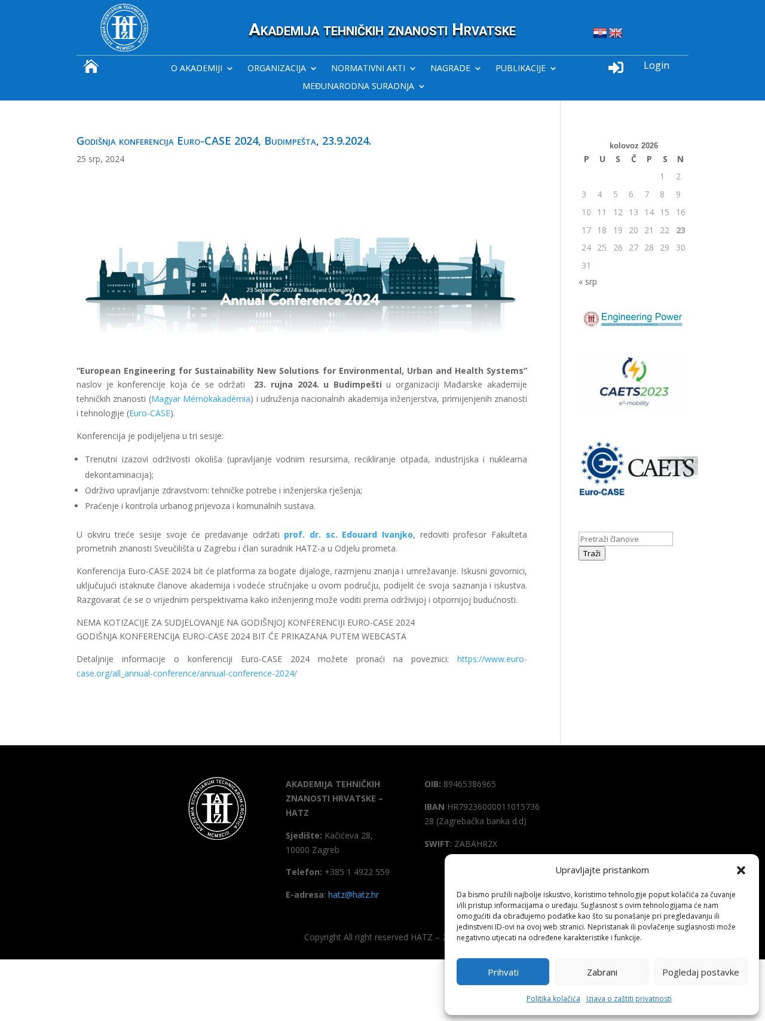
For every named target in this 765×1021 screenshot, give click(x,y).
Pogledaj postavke (700, 972)
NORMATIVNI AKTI (368, 69)
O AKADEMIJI (196, 69)
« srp (588, 281)
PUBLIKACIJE (520, 69)
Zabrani (602, 972)
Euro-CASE (149, 413)
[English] (615, 33)
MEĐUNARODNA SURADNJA (358, 87)
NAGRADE (450, 69)
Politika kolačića (553, 998)
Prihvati (503, 972)
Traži (592, 553)
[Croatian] (600, 33)
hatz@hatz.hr (353, 894)
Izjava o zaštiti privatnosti (629, 998)
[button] (741, 870)
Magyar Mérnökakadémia (200, 398)
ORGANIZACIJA (276, 69)
